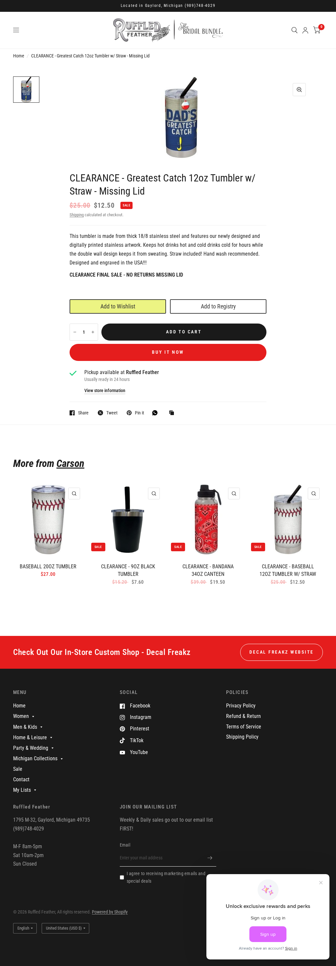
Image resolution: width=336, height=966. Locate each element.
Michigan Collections (35, 758)
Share (83, 412)
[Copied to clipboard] (173, 413)
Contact (21, 779)
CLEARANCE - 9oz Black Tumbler (128, 570)
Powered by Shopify (110, 911)
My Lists (22, 790)
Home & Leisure (30, 737)
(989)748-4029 (200, 5)
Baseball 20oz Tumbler (48, 566)
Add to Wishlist (117, 306)
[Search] (294, 30)
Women (21, 716)
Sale (17, 769)
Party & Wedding (30, 748)
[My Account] (305, 30)
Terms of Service (243, 727)
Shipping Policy (242, 737)
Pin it (139, 412)
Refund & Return (243, 716)
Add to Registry (218, 306)
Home (18, 55)
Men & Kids (25, 727)
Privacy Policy (241, 706)
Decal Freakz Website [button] (281, 652)
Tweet (111, 412)
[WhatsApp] (156, 412)
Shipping (77, 214)
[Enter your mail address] (209, 858)
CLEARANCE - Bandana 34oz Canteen (208, 570)
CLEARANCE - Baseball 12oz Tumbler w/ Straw (288, 570)
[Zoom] (299, 89)
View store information (104, 390)
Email (125, 845)
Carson (70, 463)
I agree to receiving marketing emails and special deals (166, 877)
